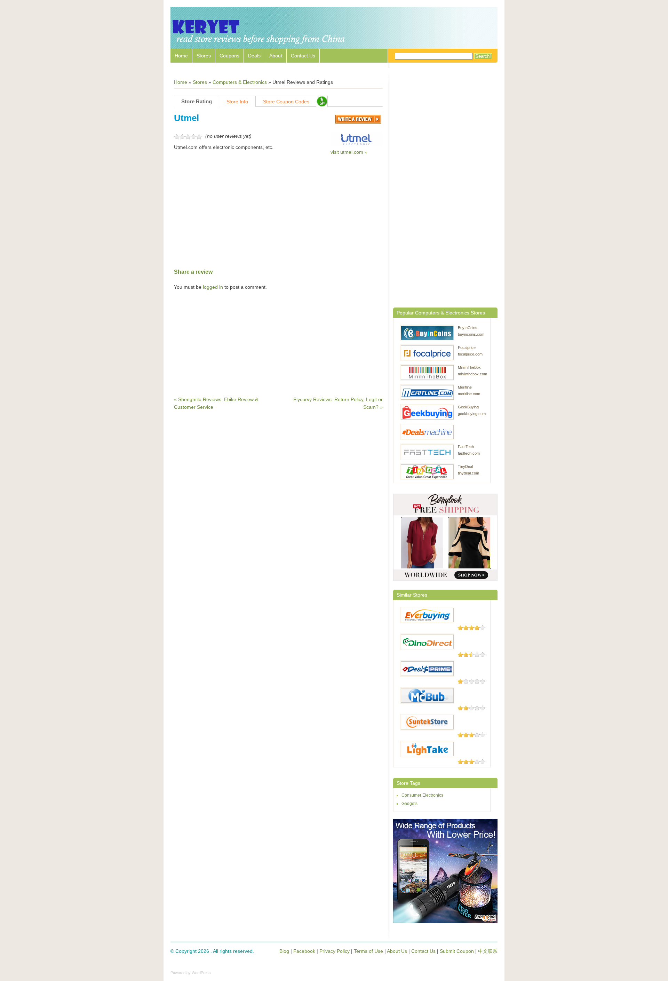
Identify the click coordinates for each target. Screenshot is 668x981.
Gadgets (409, 803)
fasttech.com (469, 453)
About (275, 55)
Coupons (229, 55)
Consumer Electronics (422, 795)
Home (181, 55)
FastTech (466, 447)
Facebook (304, 951)
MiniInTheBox (469, 367)
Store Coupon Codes (286, 101)
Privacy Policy (334, 951)
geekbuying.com (472, 414)
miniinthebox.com (472, 374)
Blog (284, 951)
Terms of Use (368, 951)
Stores (204, 55)
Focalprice (467, 347)
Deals (254, 55)
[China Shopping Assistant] (259, 45)
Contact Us (303, 55)
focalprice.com (470, 354)
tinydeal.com (468, 473)
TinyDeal (465, 466)
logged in (213, 287)
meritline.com (469, 394)
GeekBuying (468, 407)
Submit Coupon (457, 951)
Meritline (465, 387)
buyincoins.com (471, 334)
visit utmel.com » (349, 152)
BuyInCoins (467, 328)
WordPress (201, 973)
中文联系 (488, 951)
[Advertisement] (278, 212)
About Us (397, 951)
